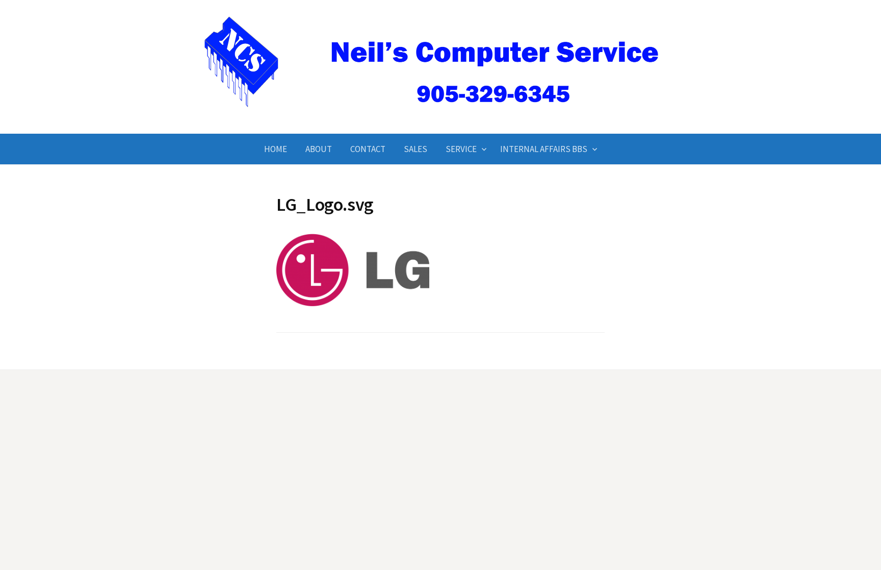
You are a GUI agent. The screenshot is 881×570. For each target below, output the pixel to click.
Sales (415, 149)
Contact (367, 149)
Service (461, 149)
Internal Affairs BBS (543, 149)
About (318, 149)
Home (275, 149)
